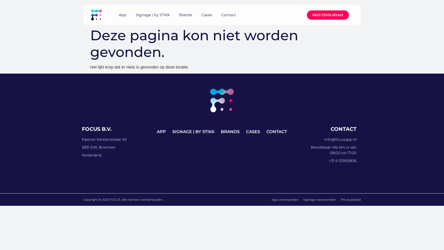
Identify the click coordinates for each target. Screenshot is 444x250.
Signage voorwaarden (319, 199)
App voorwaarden (285, 199)
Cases (206, 15)
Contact (228, 15)
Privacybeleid (351, 199)
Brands (185, 15)
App (122, 15)
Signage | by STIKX (153, 15)
